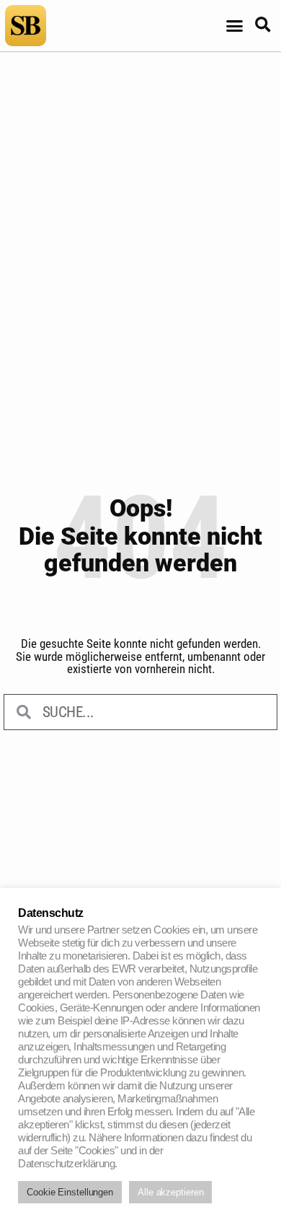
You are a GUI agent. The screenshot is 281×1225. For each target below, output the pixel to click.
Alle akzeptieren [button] (170, 1192)
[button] (234, 26)
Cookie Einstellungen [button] (70, 1192)
